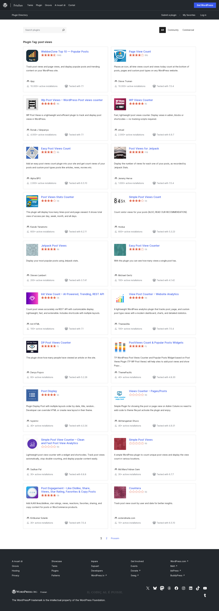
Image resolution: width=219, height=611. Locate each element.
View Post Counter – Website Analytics (154, 294)
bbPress (175, 570)
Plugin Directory (20, 15)
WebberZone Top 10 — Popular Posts (65, 51)
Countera (135, 488)
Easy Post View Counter (144, 245)
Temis (54, 566)
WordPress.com (179, 561)
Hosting (16, 570)
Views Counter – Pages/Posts (148, 391)
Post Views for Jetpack (144, 148)
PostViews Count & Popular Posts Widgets (156, 342)
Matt (173, 566)
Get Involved (137, 561)
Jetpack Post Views (54, 245)
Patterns (56, 575)
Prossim (115, 538)
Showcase (57, 561)
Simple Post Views (141, 439)
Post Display (49, 391)
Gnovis (15, 566)
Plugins (55, 570)
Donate (136, 570)
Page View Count (140, 51)
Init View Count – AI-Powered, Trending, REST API (72, 294)
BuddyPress (177, 575)
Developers (97, 570)
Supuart (95, 566)
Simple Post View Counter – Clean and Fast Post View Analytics (62, 441)
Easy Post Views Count (56, 148)
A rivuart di (17, 561)
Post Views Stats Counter (57, 197)
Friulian (43, 592)
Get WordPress (205, 5)
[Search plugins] (63, 30)
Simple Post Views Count (145, 197)
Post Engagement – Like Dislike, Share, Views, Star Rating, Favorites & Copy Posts (68, 490)
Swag (135, 575)
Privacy (15, 575)
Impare (94, 561)
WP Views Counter (141, 100)
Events (134, 566)
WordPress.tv (99, 575)
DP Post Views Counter (56, 342)
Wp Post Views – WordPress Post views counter (72, 100)
